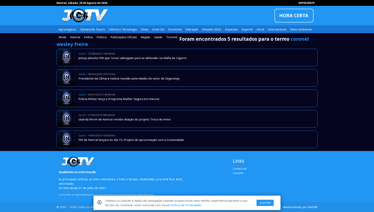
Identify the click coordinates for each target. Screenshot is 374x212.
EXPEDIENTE (307, 3)
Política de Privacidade (185, 205)
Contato (238, 173)
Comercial (240, 168)
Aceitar (265, 202)
